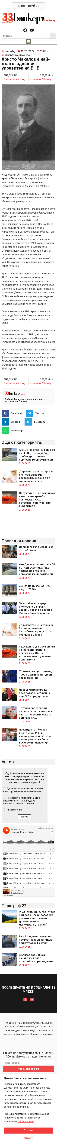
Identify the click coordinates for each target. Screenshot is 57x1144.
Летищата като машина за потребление (36, 548)
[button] (28, 41)
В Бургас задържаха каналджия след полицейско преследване (36, 958)
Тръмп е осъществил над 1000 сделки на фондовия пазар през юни (36, 674)
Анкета (9, 761)
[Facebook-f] (25, 999)
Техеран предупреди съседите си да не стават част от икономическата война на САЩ (36, 712)
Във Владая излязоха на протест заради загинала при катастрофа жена (35, 940)
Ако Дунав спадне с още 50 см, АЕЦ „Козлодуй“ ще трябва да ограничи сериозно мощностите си (37, 454)
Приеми (28, 1130)
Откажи (28, 1138)
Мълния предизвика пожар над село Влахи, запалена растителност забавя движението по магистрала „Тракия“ (37, 918)
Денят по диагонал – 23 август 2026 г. (35, 587)
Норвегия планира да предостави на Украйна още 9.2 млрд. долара (34, 693)
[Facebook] (25, 30)
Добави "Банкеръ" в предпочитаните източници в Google (25, 400)
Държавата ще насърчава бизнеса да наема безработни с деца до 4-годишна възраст (36, 476)
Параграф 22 (14, 905)
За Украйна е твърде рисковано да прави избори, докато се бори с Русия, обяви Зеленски (35, 608)
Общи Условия (26, 1121)
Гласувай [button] (24, 816)
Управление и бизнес (17, 55)
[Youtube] (32, 30)
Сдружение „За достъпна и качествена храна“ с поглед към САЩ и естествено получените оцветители (37, 499)
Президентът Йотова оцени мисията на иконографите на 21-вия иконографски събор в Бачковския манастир (35, 736)
